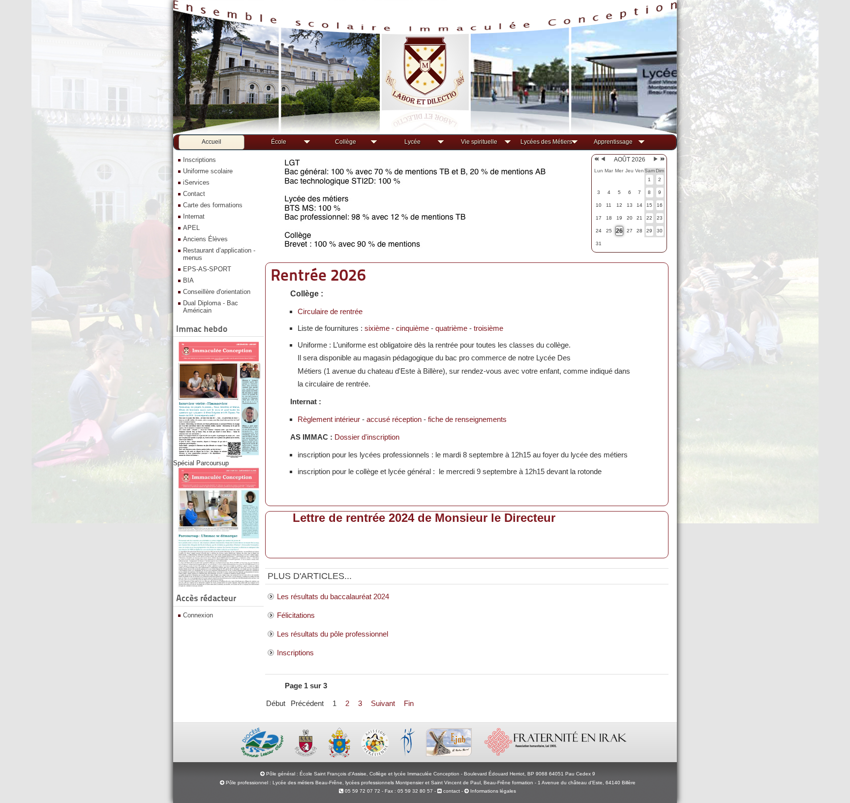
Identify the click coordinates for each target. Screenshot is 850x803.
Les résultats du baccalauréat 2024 (333, 596)
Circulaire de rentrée (330, 311)
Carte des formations (213, 205)
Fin (409, 703)
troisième (488, 328)
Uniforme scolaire (208, 171)
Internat (194, 216)
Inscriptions (199, 159)
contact (451, 791)
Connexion (198, 615)
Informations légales (493, 791)
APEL (191, 227)
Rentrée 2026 (318, 275)
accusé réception (394, 419)
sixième (377, 328)
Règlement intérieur (329, 419)
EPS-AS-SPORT (207, 269)
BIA (188, 280)
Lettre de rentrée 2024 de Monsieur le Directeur (424, 517)
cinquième (412, 328)
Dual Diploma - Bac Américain (210, 306)
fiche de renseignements (467, 419)
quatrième (451, 328)
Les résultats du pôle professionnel (332, 634)
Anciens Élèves (205, 239)
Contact (194, 193)
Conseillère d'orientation (216, 291)
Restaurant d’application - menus (219, 254)
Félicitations (296, 615)
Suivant (383, 703)
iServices (196, 182)
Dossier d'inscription (366, 437)
